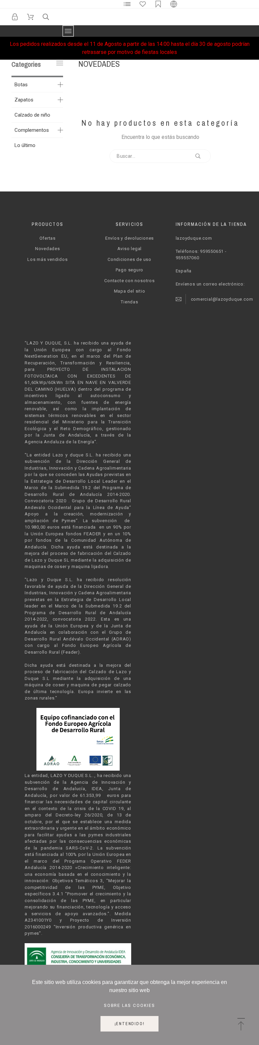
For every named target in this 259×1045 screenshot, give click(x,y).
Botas (21, 85)
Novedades (47, 248)
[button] (241, 1025)
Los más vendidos (47, 259)
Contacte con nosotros (129, 280)
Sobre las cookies (129, 1005)
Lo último (25, 145)
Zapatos (24, 100)
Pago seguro (130, 269)
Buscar (202, 156)
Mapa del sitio (129, 291)
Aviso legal (129, 248)
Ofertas (47, 238)
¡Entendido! (130, 1023)
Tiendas (129, 301)
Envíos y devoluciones (129, 238)
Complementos (32, 130)
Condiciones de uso (129, 259)
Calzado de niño (32, 115)
